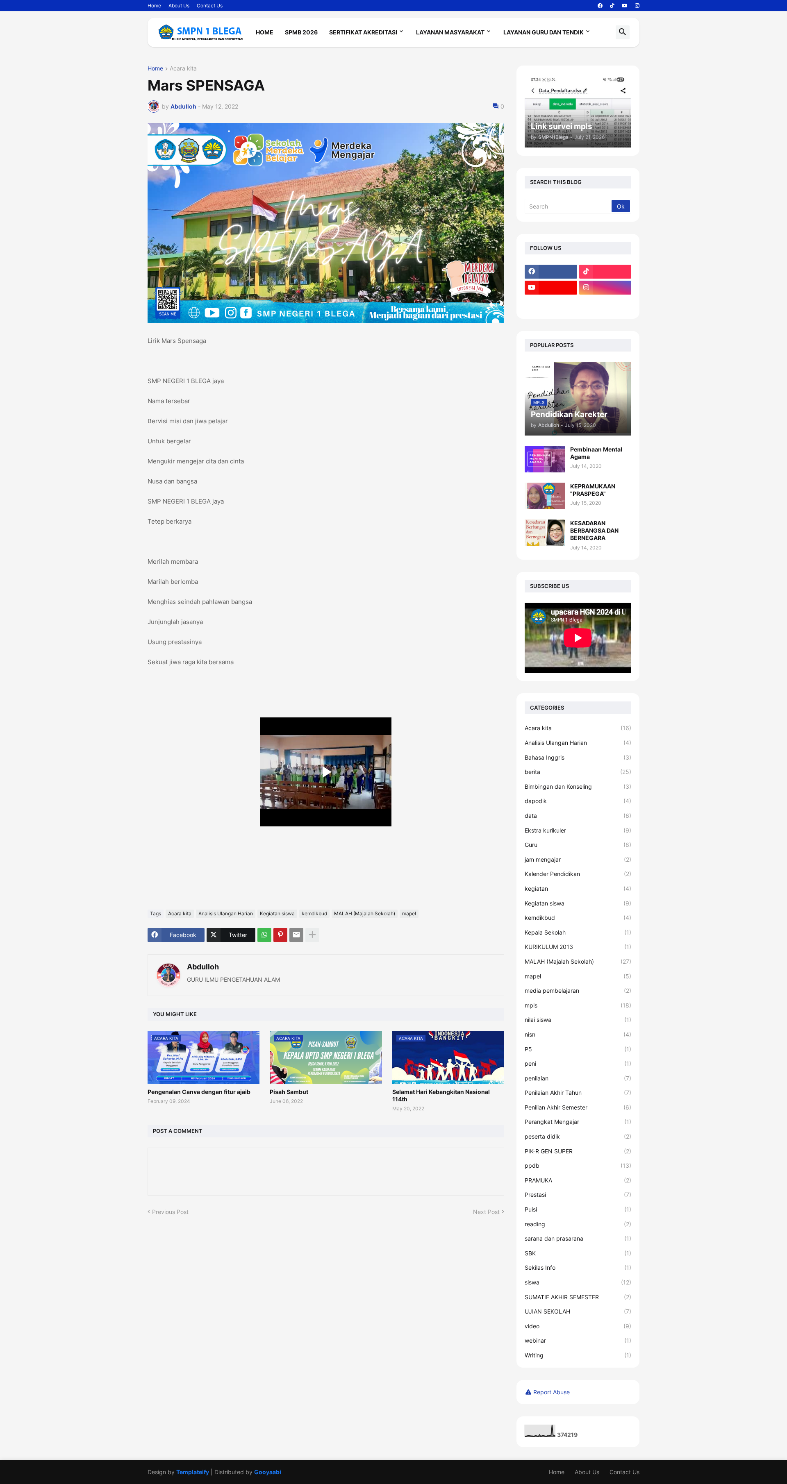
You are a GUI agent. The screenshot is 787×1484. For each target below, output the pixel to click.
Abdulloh (203, 966)
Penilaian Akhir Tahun (578, 1092)
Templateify (192, 1471)
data (578, 815)
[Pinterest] (280, 935)
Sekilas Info (578, 1267)
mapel (409, 913)
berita (578, 771)
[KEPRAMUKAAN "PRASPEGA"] (545, 496)
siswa (578, 1282)
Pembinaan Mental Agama (596, 453)
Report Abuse (551, 1392)
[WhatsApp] (264, 935)
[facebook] (600, 5)
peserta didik (578, 1136)
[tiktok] (612, 5)
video (578, 1326)
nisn (578, 1034)
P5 (578, 1049)
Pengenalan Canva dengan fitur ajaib (199, 1091)
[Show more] (312, 935)
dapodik (578, 800)
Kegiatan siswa (277, 913)
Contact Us (210, 5)
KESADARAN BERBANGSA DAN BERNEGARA (594, 530)
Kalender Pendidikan (578, 873)
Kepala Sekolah (578, 932)
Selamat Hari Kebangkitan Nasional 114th (441, 1095)
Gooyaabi (267, 1471)
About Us (178, 5)
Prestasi (578, 1194)
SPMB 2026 (301, 32)
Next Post (486, 1211)
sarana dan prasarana (578, 1238)
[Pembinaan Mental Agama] (545, 459)
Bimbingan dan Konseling (578, 786)
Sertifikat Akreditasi (363, 32)
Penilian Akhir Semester (578, 1107)
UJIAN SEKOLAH (578, 1311)
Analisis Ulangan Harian (225, 913)
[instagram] (637, 5)
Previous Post (170, 1211)
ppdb (578, 1165)
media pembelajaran (578, 990)
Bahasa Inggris (578, 757)
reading (578, 1224)
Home (154, 5)
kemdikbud (314, 913)
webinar (578, 1340)
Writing (578, 1355)
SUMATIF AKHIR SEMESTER (578, 1296)
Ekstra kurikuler (578, 830)
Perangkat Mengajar (578, 1121)
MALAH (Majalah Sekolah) (364, 913)
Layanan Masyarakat (450, 32)
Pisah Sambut (289, 1091)
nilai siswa (578, 1019)
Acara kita (183, 69)
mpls (578, 1005)
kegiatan (578, 888)
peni (578, 1063)
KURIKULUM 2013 (578, 946)
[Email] (296, 935)
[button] (623, 32)
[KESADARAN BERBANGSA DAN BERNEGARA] (545, 533)
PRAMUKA (578, 1180)
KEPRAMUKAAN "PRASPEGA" (592, 490)
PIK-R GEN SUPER (578, 1151)
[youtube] (625, 5)
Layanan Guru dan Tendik (543, 32)
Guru (578, 844)
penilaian (578, 1078)
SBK (578, 1253)
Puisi (578, 1209)
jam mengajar (578, 859)
